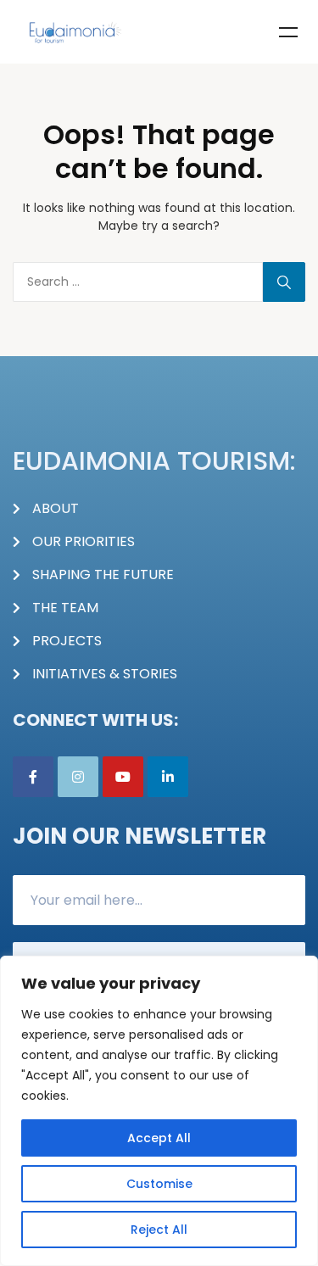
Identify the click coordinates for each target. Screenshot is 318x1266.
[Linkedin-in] (168, 776)
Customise (159, 1183)
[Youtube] (123, 776)
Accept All (159, 1137)
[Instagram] (78, 776)
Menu (288, 32)
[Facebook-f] (33, 776)
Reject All (159, 1229)
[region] (159, 1111)
